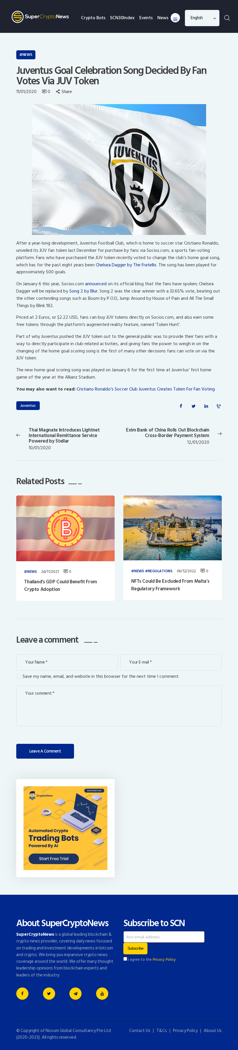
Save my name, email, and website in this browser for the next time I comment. (101, 676)
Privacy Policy (164, 959)
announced (96, 284)
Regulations (160, 571)
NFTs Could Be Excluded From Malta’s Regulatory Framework (170, 585)
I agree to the (151, 959)
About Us (213, 1030)
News (27, 54)
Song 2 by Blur (83, 291)
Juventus (28, 405)
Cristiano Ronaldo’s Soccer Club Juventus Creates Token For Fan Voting (146, 389)
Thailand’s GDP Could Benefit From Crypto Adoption (60, 585)
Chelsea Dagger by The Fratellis (126, 265)
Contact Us (139, 1030)
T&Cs (161, 1030)
